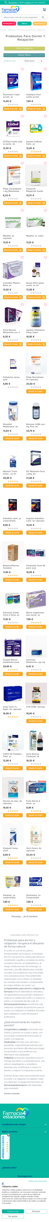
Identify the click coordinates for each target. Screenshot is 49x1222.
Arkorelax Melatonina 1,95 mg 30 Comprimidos (35, 662)
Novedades (38, 23)
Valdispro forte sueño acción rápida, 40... (33, 97)
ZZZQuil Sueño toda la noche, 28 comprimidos (12, 144)
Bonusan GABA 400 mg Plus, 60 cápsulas (35, 426)
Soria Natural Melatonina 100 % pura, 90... (11, 332)
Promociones (8, 23)
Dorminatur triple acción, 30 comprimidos (11, 97)
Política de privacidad (37, 1181)
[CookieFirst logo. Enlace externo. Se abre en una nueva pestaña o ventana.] (3, 1184)
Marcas (24, 23)
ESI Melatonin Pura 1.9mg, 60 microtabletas (35, 473)
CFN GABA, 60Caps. (36, 707)
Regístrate (12, 2)
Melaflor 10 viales (35, 236)
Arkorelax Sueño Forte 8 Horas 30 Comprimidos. (11, 615)
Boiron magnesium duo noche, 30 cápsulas (35, 615)
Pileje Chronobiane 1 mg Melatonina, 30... (12, 191)
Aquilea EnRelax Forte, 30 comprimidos (34, 144)
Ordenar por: (10, 61)
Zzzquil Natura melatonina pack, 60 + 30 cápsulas (11, 662)
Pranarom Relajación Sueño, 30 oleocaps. (35, 191)
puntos (27, 2)
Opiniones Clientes (3, 1147)
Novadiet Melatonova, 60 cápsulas (10, 426)
